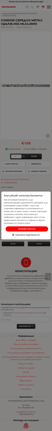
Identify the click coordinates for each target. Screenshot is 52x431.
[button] (26, 234)
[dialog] (26, 215)
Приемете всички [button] (26, 229)
